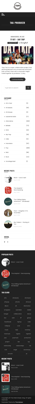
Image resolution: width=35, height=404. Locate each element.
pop (5, 338)
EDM (7, 130)
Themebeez (19, 402)
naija (16, 330)
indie (29, 322)
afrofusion (28, 298)
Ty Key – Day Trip (17, 39)
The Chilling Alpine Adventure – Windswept (21, 200)
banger (6, 314)
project (7, 342)
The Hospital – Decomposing (18, 189)
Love (18, 326)
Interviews (9, 143)
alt (16, 306)
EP (21, 318)
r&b (19, 342)
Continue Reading (17, 79)
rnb (30, 346)
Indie (7, 139)
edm (13, 318)
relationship (7, 346)
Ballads (8, 125)
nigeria (18, 334)
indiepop (7, 326)
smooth (10, 353)
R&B (7, 152)
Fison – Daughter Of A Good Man (21, 212)
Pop (7, 148)
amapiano (7, 310)
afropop (6, 302)
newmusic (7, 334)
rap (29, 342)
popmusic (15, 338)
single (15, 350)
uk (26, 353)
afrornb (17, 302)
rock (5, 350)
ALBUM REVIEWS (15, 36)
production (27, 338)
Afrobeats (9, 108)
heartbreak (7, 322)
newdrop (27, 330)
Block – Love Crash (20, 178)
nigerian (28, 334)
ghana (29, 318)
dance (29, 314)
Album (6, 306)
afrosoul (28, 302)
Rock (7, 157)
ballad (29, 310)
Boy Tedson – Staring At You (21, 223)
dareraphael (24, 43)
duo (5, 318)
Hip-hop (22, 36)
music (6, 330)
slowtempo (27, 350)
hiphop (19, 322)
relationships (20, 346)
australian (19, 310)
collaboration (18, 314)
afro (5, 298)
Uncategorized (10, 161)
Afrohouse (9, 112)
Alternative (9, 121)
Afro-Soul (9, 103)
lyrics (28, 326)
